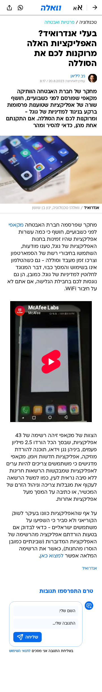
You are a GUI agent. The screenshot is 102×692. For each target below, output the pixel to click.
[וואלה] (51, 7)
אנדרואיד (89, 568)
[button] (77, 7)
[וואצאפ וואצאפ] (20, 7)
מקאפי (16, 225)
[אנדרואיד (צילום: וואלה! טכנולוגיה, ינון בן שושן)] (51, 174)
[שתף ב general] (9, 8)
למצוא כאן (51, 556)
